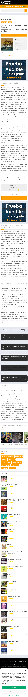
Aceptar (14, 687)
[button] (25, 670)
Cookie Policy (11, 695)
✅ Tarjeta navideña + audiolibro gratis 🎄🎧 (14, 6)
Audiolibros (7, 17)
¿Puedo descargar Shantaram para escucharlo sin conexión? (14, 357)
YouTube (6, 664)
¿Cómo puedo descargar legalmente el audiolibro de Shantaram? (12, 337)
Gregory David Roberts (7, 456)
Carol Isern (12, 468)
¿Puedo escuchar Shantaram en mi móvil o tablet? (13, 378)
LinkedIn (18, 664)
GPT (19, 663)
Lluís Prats (4, 459)
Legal (15, 661)
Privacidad (17, 695)
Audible (15, 283)
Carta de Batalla (7, 663)
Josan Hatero (15, 465)
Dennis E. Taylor (5, 465)
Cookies (25, 661)
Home (2, 17)
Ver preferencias (14, 692)
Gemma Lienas (19, 456)
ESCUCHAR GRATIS (15, 35)
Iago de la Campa (6, 462)
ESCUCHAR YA (15, 198)
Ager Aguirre (12, 459)
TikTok (22, 663)
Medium (22, 664)
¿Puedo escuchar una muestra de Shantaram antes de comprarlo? (14, 368)
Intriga (10, 22)
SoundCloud (12, 664)
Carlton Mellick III (17, 462)
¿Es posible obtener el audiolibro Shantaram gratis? (13, 347)
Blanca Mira (4, 468)
